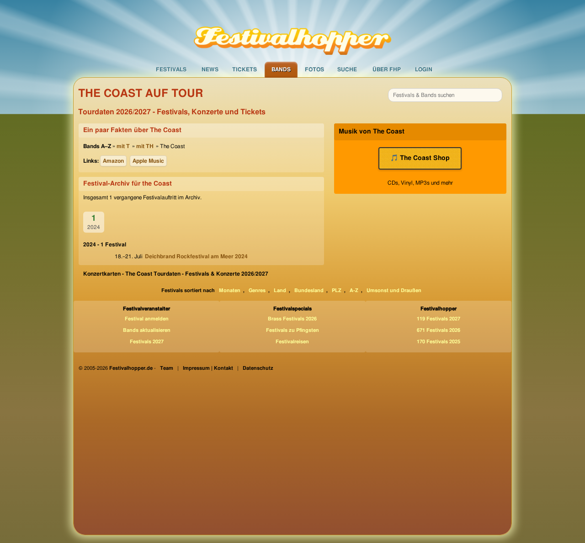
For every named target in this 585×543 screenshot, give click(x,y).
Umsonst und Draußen (394, 290)
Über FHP (386, 69)
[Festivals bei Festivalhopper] (292, 30)
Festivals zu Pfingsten (292, 330)
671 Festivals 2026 (438, 330)
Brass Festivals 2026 (292, 318)
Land (280, 290)
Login (423, 69)
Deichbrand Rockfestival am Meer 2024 (196, 256)
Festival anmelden (147, 318)
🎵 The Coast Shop (420, 158)
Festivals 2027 (147, 341)
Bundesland (309, 290)
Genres (257, 290)
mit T (123, 146)
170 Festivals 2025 (438, 341)
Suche (347, 69)
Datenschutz (258, 368)
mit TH (145, 146)
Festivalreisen (292, 341)
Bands (281, 69)
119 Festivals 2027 (438, 318)
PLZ (336, 290)
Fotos (314, 69)
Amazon (113, 161)
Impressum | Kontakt (208, 368)
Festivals (171, 69)
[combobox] (445, 95)
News (210, 69)
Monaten (229, 290)
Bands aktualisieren (146, 330)
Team (166, 368)
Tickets (244, 69)
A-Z (354, 290)
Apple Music (148, 161)
